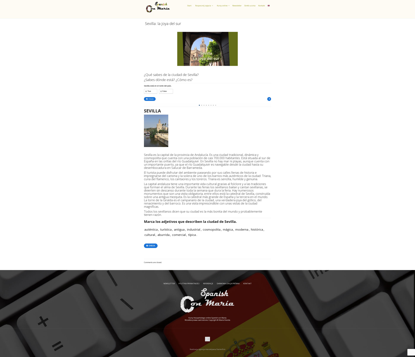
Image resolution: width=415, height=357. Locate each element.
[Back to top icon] (207, 339)
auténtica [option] (151, 229)
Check (152, 246)
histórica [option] (257, 229)
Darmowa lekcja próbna (228, 283)
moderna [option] (241, 229)
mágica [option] (228, 229)
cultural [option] (149, 235)
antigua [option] (179, 229)
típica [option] (192, 235)
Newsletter (169, 283)
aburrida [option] (164, 235)
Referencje (208, 283)
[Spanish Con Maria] (158, 7)
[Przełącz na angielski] (268, 3)
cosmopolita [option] (211, 229)
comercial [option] (179, 235)
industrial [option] (193, 229)
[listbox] (207, 232)
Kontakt (247, 283)
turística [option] (166, 229)
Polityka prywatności (189, 283)
